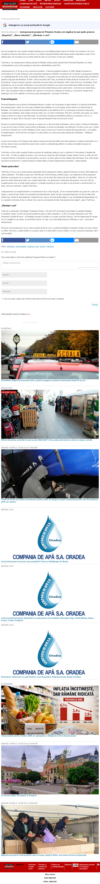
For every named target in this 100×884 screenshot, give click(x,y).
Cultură (49, 7)
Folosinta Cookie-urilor (32, 867)
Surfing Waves (34, 322)
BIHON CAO (7, 510)
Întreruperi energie (50, 4)
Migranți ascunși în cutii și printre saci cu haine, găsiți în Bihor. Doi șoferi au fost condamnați (43, 855)
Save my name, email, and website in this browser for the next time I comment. (34, 298)
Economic (25, 7)
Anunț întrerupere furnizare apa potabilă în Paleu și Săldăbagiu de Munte (34, 562)
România (6, 328)
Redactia (68, 865)
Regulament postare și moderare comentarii (87, 867)
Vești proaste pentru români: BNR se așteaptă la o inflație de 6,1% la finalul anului (38, 736)
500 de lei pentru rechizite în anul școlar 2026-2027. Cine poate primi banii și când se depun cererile (46, 440)
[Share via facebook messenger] (62, 42)
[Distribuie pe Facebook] (13, 42)
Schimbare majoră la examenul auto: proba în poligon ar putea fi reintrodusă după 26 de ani (43, 380)
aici (28, 314)
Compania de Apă (28, 4)
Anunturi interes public (77, 4)
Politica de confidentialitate (58, 866)
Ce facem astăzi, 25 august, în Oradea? (19, 796)
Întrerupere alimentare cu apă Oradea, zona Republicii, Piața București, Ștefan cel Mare (41, 677)
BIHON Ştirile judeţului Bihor (19, 448)
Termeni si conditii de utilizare (43, 867)
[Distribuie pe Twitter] (38, 42)
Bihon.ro (20, 865)
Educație (37, 7)
